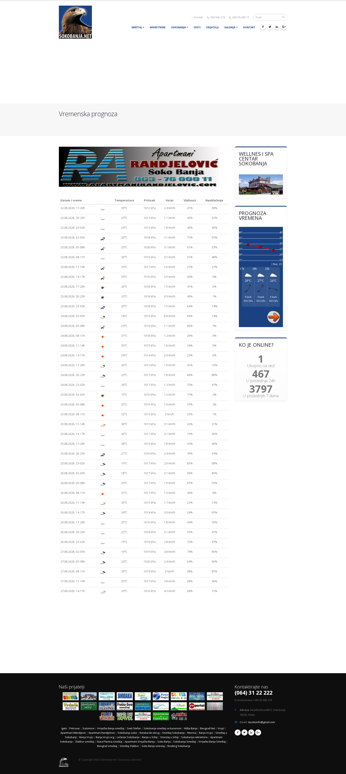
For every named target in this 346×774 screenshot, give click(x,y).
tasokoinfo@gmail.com (261, 722)
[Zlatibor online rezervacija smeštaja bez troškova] (144, 717)
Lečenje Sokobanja (128, 737)
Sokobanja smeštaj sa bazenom (162, 728)
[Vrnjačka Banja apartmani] (90, 707)
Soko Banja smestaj (153, 746)
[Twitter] (270, 27)
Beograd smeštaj (107, 746)
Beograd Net (207, 728)
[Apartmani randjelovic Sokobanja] (144, 167)
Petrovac (74, 728)
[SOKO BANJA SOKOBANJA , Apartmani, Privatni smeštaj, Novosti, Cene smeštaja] (144, 697)
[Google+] (284, 27)
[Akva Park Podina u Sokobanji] (90, 697)
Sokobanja (178, 27)
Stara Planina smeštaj (109, 741)
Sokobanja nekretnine (194, 737)
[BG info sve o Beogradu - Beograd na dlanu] (144, 707)
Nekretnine (158, 27)
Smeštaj (136, 27)
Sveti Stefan (134, 728)
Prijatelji (212, 27)
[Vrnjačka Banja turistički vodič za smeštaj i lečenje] (126, 717)
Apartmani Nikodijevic (73, 733)
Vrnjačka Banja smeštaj (110, 728)
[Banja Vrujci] (162, 697)
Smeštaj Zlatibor (129, 746)
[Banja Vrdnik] (72, 707)
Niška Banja (190, 728)
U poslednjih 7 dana (261, 396)
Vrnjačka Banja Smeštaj (212, 741)
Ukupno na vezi (261, 366)
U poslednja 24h (261, 381)
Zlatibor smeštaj (84, 741)
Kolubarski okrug (149, 733)
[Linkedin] (277, 27)
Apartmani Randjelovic (102, 733)
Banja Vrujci (206, 733)
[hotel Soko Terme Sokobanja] (261, 184)
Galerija (229, 27)
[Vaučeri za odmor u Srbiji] (108, 717)
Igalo (64, 728)
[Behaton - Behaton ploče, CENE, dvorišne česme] (216, 707)
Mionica (191, 733)
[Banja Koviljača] (162, 707)
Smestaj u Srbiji (169, 737)
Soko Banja (164, 741)
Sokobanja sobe (127, 733)
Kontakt (198, 17)
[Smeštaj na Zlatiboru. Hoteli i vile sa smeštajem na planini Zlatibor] (216, 697)
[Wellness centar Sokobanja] (108, 697)
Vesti (197, 27)
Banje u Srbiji (150, 737)
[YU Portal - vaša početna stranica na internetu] (198, 707)
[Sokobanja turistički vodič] (72, 697)
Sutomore (88, 728)
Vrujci (221, 728)
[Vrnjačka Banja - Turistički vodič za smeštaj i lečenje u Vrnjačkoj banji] (180, 697)
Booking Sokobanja (178, 746)
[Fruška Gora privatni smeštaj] (126, 707)
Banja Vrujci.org (105, 737)
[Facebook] (263, 27)
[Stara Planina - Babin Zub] (108, 707)
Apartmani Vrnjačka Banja (140, 741)
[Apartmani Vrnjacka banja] (162, 717)
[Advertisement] (173, 73)
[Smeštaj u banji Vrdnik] (198, 697)
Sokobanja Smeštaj (184, 741)
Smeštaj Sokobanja (173, 733)
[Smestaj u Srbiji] (180, 717)
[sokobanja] (126, 697)
